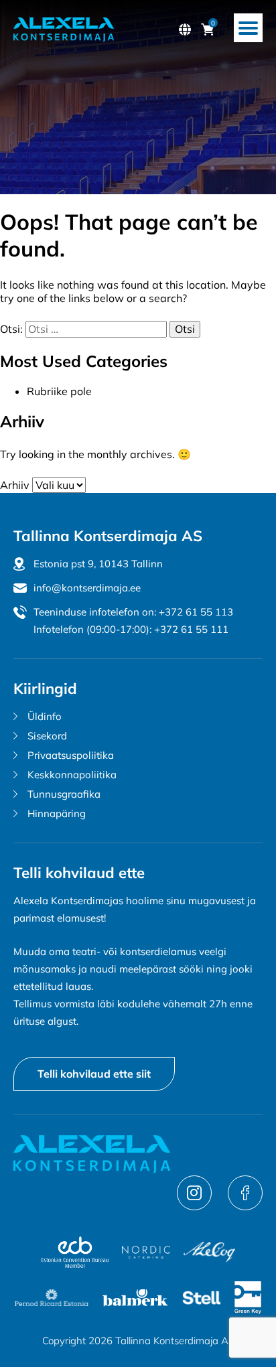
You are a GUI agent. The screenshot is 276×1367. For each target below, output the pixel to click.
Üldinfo (44, 716)
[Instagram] (195, 1206)
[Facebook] (245, 1206)
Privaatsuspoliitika (70, 755)
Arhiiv (14, 485)
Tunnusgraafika (63, 794)
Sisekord (47, 735)
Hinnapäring (56, 813)
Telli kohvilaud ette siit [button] (94, 1073)
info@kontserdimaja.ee (87, 587)
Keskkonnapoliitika (72, 774)
